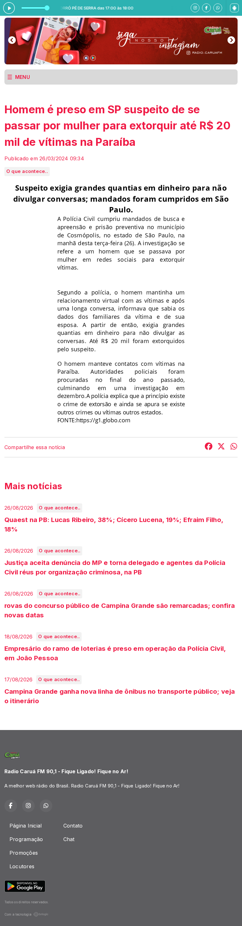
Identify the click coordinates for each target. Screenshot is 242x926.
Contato (73, 825)
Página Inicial (25, 825)
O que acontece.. (27, 171)
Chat (69, 839)
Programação (26, 839)
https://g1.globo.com (103, 420)
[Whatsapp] (217, 7)
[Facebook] (206, 7)
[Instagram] (195, 7)
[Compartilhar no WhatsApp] (234, 447)
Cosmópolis (83, 235)
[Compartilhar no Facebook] (208, 447)
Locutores (21, 866)
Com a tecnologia (18, 914)
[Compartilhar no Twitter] (221, 447)
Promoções (23, 853)
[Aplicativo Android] (234, 7)
